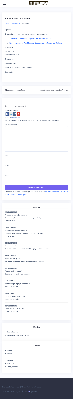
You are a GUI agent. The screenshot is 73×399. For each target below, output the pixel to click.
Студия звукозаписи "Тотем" (18, 335)
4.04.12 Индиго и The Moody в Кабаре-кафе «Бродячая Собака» (36, 43)
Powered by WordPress (11, 387)
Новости (10, 363)
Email (7, 165)
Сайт (7, 175)
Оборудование (13, 367)
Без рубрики (16, 23)
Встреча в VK (10, 221)
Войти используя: (11, 110)
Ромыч (7, 23)
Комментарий (11, 125)
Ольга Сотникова (13, 332)
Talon (29, 387)
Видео (17, 392)
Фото (12, 392)
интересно (11, 357)
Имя (7, 155)
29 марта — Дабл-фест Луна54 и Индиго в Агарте (30, 39)
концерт (10, 360)
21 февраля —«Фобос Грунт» (15, 90)
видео (9, 353)
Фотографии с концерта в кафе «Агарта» (52, 90)
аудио (9, 350)
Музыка (6, 392)
